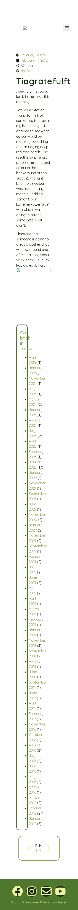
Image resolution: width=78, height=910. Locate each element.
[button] (66, 27)
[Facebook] (17, 891)
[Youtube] (60, 891)
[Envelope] (46, 891)
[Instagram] (31, 891)
